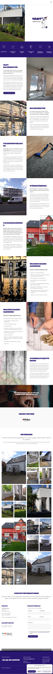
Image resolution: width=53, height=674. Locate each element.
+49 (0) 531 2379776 (11, 660)
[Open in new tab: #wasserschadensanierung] (40, 47)
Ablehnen (39, 671)
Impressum (37, 668)
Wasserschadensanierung (40, 52)
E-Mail (29, 616)
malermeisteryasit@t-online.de (11, 617)
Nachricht (30, 622)
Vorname (30, 610)
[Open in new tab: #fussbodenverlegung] (13, 47)
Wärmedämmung (22, 52)
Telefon (42, 616)
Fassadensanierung (31, 52)
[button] (51, 2)
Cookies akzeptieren (31, 671)
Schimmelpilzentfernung (49, 52)
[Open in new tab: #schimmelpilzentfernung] (49, 47)
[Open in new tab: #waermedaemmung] (22, 47)
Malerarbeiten (4, 51)
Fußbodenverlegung (13, 52)
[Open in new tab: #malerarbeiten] (3, 47)
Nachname (42, 610)
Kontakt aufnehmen (26, 397)
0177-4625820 (7, 614)
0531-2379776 (8, 613)
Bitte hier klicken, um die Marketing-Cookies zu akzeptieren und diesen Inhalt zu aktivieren (26, 650)
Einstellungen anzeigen (47, 671)
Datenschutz (32, 668)
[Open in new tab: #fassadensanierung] (31, 47)
